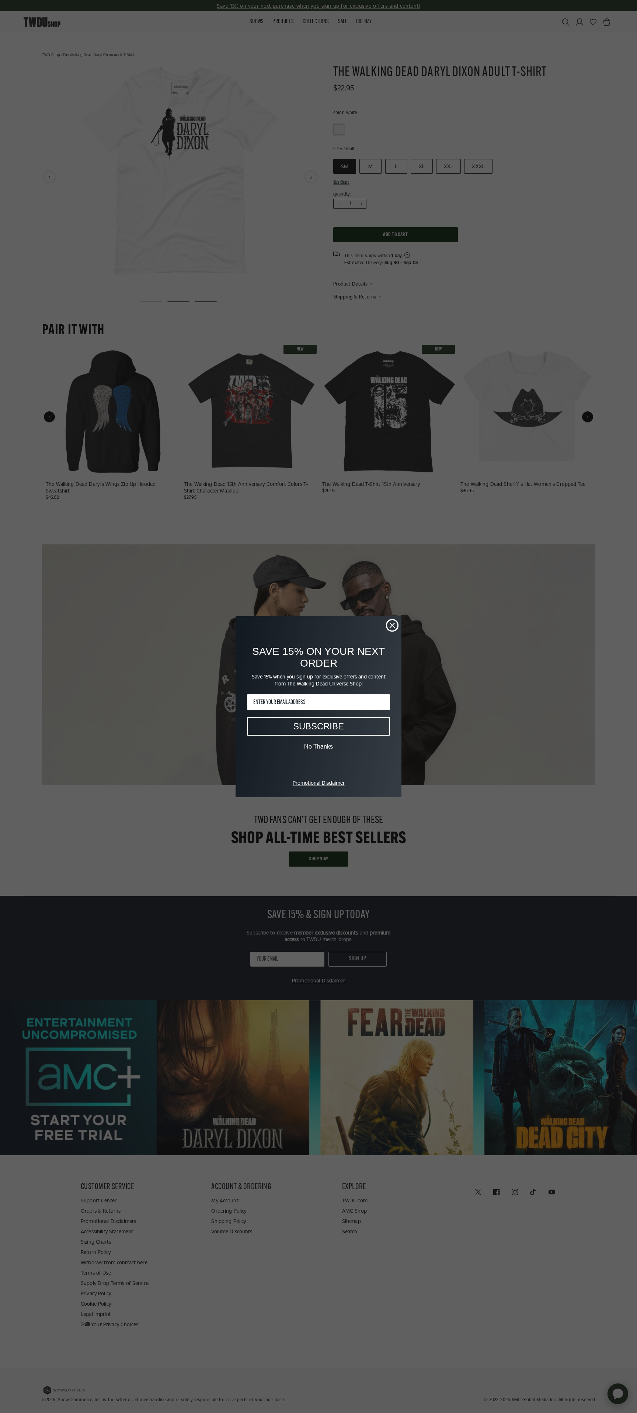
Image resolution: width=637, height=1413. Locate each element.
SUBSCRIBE (318, 726)
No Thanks (318, 746)
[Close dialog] (392, 625)
